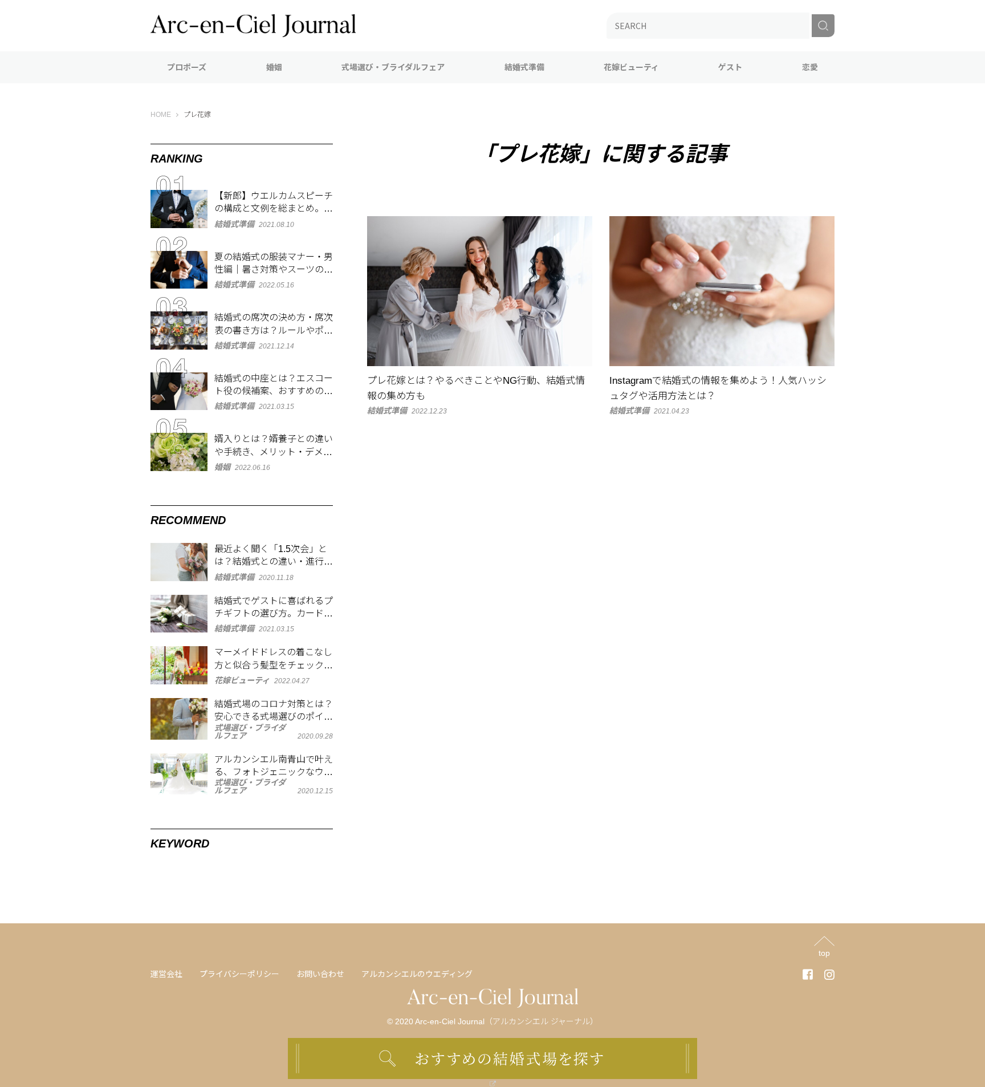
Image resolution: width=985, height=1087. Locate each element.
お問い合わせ (320, 974)
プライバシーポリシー (239, 974)
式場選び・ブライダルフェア (393, 67)
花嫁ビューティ (631, 67)
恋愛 (810, 67)
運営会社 (166, 974)
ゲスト (730, 67)
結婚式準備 (524, 67)
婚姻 (274, 67)
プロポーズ (186, 67)
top (824, 952)
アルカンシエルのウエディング (417, 974)
